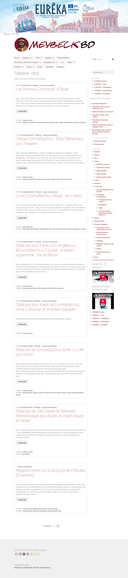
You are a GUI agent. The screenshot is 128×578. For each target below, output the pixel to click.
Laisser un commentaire (47, 85)
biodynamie (51, 122)
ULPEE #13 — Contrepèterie (102, 87)
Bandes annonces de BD (103, 177)
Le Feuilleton (98, 186)
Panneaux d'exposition (103, 237)
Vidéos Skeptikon (33, 509)
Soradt (84, 229)
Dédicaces (26, 120)
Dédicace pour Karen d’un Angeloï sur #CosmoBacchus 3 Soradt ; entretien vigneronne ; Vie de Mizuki (46, 250)
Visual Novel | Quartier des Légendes (100, 121)
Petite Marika (103, 205)
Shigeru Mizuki (34, 229)
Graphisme (26, 58)
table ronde (36, 511)
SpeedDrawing (68, 122)
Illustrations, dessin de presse (103, 253)
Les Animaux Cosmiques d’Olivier (42, 89)
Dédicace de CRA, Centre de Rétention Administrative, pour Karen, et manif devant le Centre (50, 415)
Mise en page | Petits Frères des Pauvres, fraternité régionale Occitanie (101, 132)
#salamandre (68, 179)
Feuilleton (17, 66)
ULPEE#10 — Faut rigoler (102, 94)
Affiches (98, 249)
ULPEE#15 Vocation (100, 81)
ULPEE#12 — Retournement (102, 90)
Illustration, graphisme (101, 224)
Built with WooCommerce (42, 567)
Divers (96, 257)
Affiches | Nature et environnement (102, 112)
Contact (40, 66)
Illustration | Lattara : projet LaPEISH (100, 116)
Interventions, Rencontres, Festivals (26, 62)
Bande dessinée (99, 144)
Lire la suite (22, 111)
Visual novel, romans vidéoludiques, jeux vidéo (104, 228)
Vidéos (69, 62)
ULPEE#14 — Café (100, 84)
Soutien (29, 66)
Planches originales (100, 141)
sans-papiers (26, 454)
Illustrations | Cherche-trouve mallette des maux (101, 107)
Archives (97, 155)
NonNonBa (26, 229)
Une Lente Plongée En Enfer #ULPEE (104, 190)
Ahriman (68, 229)
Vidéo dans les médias (103, 167)
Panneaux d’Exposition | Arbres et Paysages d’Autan (102, 126)
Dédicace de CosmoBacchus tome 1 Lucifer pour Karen (50, 351)
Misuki (48, 392)
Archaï (69, 392)
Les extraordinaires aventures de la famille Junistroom (105, 213)
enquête (60, 122)
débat (59, 511)
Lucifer (54, 229)
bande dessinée (43, 122)
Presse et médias (52, 509)
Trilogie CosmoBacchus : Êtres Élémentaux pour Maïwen (50, 140)
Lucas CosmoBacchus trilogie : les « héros (49, 195)
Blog (62, 62)
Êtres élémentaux (40, 179)
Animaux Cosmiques (79, 122)
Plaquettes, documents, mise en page (105, 245)
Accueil (16, 58)
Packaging (99, 241)
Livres (38, 58)
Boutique (48, 58)
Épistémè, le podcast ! (103, 164)
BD (57, 122)
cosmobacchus (33, 122)
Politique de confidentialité (23, 567)
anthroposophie (52, 511)
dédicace (25, 122)
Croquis (96, 180)
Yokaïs (101, 208)
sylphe (53, 179)
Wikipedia (60, 66)
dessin (35, 288)
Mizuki (39, 288)
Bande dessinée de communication (102, 233)
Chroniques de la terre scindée (105, 200)
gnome (48, 179)
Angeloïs (44, 288)
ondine (58, 179)
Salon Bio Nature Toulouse (59, 392)
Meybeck (36, 85)
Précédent (47, 526)
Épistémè (97, 152)
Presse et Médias (63, 58)
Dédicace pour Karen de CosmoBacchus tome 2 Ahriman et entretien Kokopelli (48, 306)
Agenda (44, 509)
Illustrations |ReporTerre (99, 103)
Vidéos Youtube (101, 174)
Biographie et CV (49, 62)
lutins (62, 179)
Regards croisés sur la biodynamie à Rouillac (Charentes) (51, 472)
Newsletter (49, 66)
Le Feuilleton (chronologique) (101, 196)
